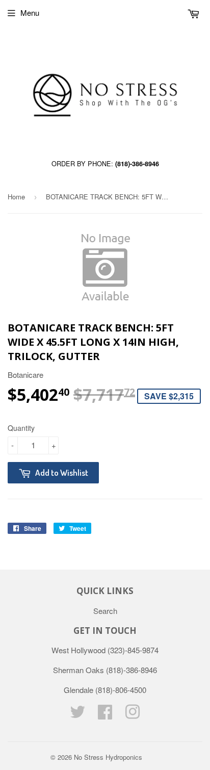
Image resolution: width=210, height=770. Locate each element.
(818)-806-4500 (120, 689)
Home (16, 196)
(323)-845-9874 (133, 650)
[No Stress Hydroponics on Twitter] (77, 714)
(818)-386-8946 (137, 163)
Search (105, 610)
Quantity (21, 428)
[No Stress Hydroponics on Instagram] (132, 714)
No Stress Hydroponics (108, 757)
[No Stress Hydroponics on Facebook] (105, 714)
